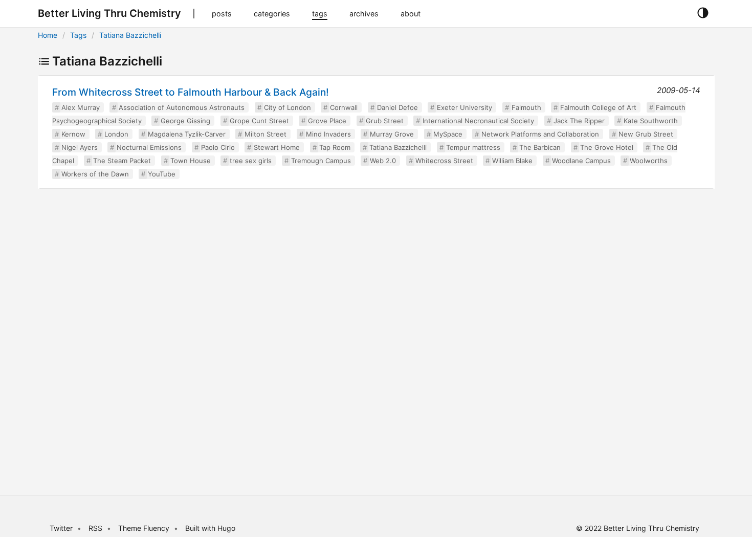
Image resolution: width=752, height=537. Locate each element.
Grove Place (327, 121)
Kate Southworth (651, 121)
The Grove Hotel (606, 147)
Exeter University (464, 107)
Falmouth (526, 107)
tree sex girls (251, 160)
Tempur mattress (473, 147)
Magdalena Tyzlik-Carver (187, 134)
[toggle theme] (703, 13)
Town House (190, 160)
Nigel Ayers (79, 147)
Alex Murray (80, 107)
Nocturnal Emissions (149, 147)
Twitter (61, 528)
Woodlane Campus (581, 160)
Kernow (73, 134)
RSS (95, 528)
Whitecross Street (444, 160)
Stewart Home (277, 147)
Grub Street (385, 121)
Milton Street (265, 134)
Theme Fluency (144, 528)
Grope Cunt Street (259, 121)
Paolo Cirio (218, 147)
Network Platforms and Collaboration (540, 134)
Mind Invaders (328, 134)
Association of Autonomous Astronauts (182, 107)
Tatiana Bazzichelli (130, 35)
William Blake (512, 160)
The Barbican (540, 147)
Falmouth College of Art (598, 107)
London (116, 134)
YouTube (161, 174)
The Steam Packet (122, 160)
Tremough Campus (321, 160)
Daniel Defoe (397, 107)
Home (47, 35)
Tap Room (334, 147)
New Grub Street (645, 134)
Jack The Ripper (579, 121)
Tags (78, 35)
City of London (287, 107)
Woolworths (649, 160)
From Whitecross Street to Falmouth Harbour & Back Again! (190, 92)
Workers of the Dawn (95, 174)
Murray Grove (392, 134)
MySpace (447, 134)
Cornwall (344, 107)
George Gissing (185, 121)
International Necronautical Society (478, 121)
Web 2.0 (383, 160)
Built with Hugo (210, 528)
